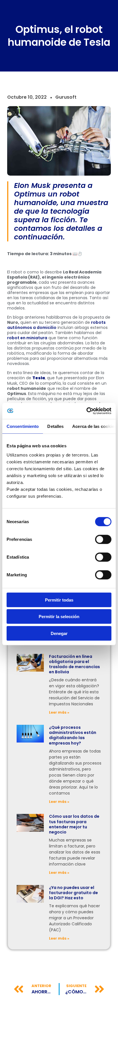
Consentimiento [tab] (23, 426)
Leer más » (59, 712)
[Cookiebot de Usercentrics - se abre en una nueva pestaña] (86, 411)
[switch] (103, 539)
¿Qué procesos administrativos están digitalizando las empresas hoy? (72, 735)
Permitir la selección (59, 616)
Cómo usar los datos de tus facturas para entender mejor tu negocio (74, 824)
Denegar (59, 633)
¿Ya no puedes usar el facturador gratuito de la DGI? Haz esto (73, 893)
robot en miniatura (27, 338)
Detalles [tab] (55, 426)
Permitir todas (59, 599)
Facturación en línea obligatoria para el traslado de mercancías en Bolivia (74, 664)
